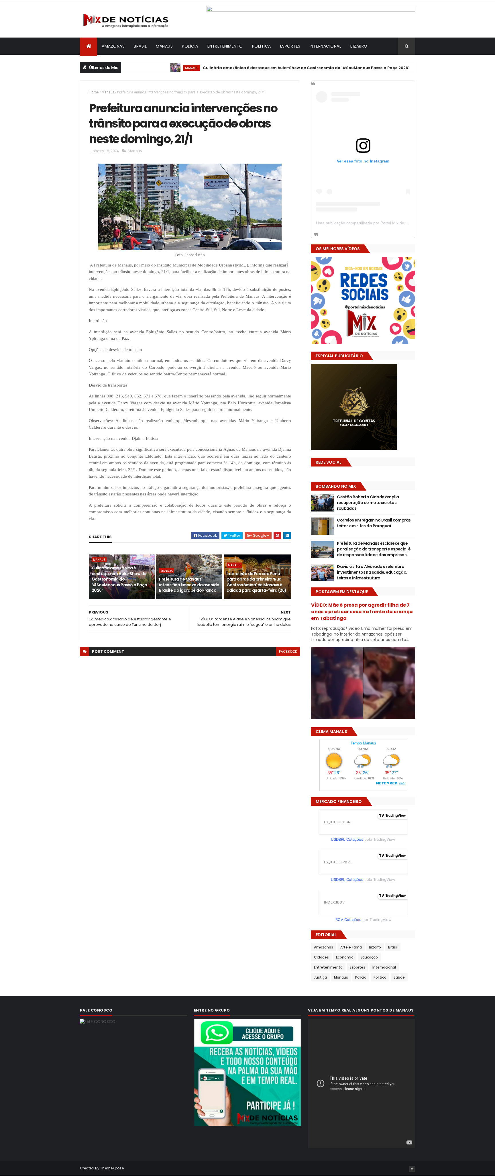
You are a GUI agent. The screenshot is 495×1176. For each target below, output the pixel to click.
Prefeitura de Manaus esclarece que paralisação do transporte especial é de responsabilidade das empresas (373, 548)
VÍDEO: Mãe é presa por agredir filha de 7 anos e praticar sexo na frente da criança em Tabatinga (362, 612)
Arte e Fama (351, 947)
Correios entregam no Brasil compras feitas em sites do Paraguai (373, 523)
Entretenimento (225, 46)
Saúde (399, 977)
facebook (288, 651)
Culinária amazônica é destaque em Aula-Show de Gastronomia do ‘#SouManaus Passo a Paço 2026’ (272, 67)
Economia (344, 957)
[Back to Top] (412, 1169)
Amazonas (113, 46)
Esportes (290, 46)
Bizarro (359, 46)
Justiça (320, 977)
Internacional (325, 46)
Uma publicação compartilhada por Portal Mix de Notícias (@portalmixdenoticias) (389, 223)
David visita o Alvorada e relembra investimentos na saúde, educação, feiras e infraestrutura (372, 572)
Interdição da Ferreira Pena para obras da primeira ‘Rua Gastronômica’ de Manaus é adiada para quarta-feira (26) (256, 582)
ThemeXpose (112, 1168)
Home (94, 92)
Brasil (140, 46)
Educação (369, 957)
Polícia (190, 46)
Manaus (164, 46)
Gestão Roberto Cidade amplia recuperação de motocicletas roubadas (368, 502)
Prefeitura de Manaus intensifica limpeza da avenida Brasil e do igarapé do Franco (189, 584)
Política (261, 46)
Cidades (321, 957)
